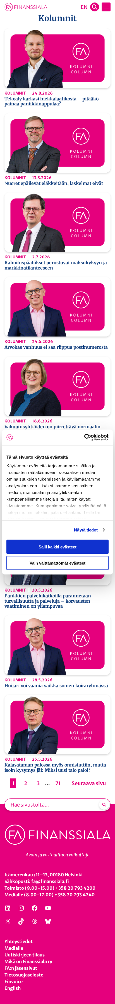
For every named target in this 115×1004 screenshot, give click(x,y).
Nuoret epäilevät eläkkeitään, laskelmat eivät (53, 183)
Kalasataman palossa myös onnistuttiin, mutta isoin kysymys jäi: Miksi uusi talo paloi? (55, 767)
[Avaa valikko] (106, 7)
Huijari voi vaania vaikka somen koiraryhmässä (56, 685)
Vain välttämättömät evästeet (57, 563)
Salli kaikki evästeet (57, 546)
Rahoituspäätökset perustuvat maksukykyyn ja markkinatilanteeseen (55, 265)
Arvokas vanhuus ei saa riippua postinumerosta (56, 347)
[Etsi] (104, 805)
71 (58, 783)
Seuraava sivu (89, 783)
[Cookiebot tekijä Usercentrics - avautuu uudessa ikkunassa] (84, 437)
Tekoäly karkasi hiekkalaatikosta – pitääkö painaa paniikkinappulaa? (51, 101)
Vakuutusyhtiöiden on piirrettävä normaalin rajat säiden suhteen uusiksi (52, 429)
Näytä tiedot (86, 530)
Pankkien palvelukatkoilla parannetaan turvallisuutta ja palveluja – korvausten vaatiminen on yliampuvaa (47, 601)
